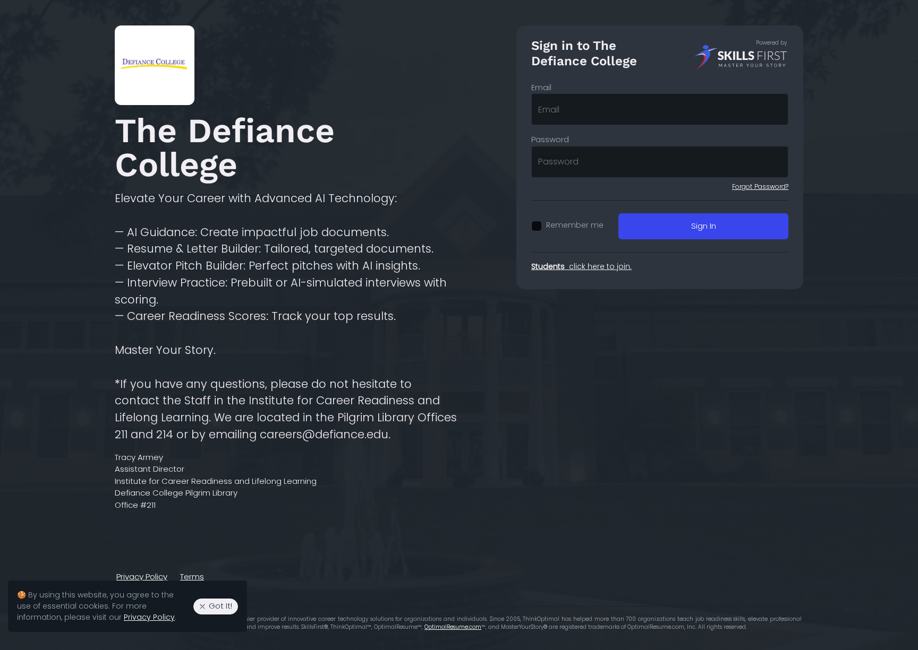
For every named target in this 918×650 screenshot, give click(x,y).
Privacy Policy (141, 576)
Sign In (703, 225)
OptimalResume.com (452, 627)
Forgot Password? (760, 186)
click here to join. (581, 266)
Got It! (220, 605)
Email (541, 87)
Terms (192, 576)
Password (550, 139)
